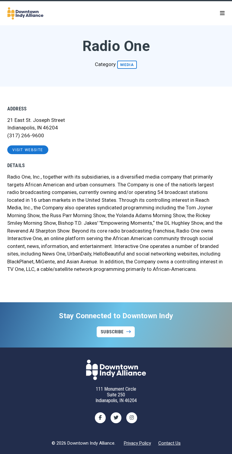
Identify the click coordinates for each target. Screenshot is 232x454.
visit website (27, 150)
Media (127, 64)
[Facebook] (100, 417)
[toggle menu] (222, 13)
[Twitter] (116, 417)
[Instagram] (131, 417)
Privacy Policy (137, 443)
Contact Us (169, 443)
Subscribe (112, 332)
